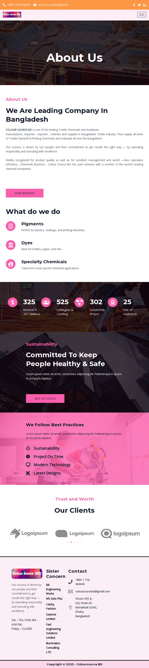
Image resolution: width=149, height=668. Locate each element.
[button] (67, 542)
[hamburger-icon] (141, 14)
